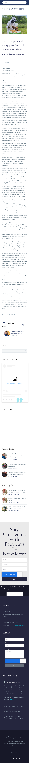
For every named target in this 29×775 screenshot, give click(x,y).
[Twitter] (5, 314)
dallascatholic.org (20, 738)
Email (6, 643)
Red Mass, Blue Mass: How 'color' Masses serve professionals (17, 473)
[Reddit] (14, 314)
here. (11, 699)
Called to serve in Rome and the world (17, 499)
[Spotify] (19, 758)
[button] (25, 2)
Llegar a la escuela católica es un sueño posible (17, 465)
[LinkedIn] (12, 314)
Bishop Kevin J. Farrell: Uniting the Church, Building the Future (17, 491)
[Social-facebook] (11, 758)
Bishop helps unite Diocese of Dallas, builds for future (16, 508)
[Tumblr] (9, 314)
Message (7, 649)
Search (25, 350)
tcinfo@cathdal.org (20, 625)
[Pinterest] (7, 314)
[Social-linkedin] (14, 758)
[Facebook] (2, 314)
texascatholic (15, 400)
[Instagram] (16, 758)
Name (6, 637)
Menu (14, 13)
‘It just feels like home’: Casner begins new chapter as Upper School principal (16, 456)
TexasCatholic (6, 400)
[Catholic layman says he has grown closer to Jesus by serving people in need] (7, 333)
